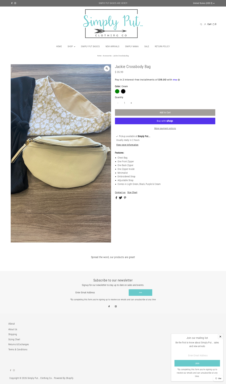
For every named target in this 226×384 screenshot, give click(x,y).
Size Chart (132, 192)
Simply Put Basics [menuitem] (90, 46)
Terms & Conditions (17, 349)
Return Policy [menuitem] (162, 46)
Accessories (107, 56)
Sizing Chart (14, 339)
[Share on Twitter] (121, 198)
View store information (127, 144)
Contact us (120, 192)
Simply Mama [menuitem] (132, 46)
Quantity (119, 97)
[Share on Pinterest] (125, 198)
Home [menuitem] (59, 46)
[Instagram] (15, 3)
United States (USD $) (203, 3)
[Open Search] (201, 24)
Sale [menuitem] (146, 46)
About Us (12, 329)
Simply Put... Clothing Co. (39, 378)
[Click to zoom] (107, 68)
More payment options (165, 128)
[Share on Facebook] (117, 198)
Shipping (12, 334)
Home (99, 56)
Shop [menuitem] (70, 46)
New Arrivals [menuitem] (112, 46)
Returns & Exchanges (18, 344)
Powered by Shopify (63, 378)
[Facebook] (12, 3)
